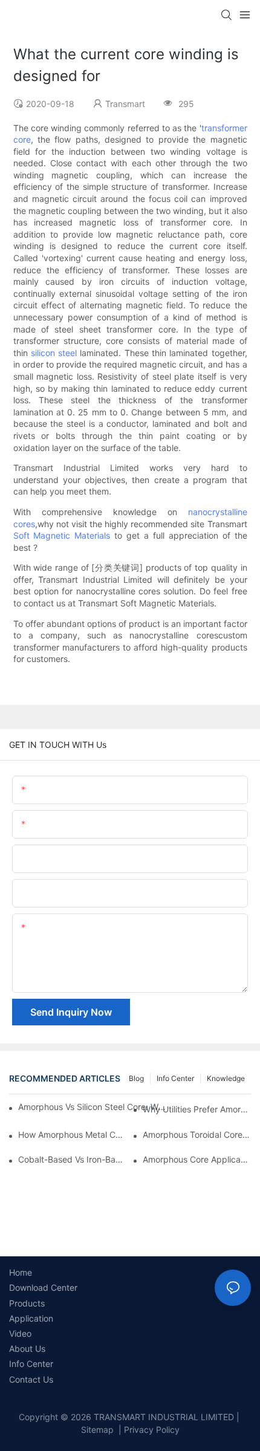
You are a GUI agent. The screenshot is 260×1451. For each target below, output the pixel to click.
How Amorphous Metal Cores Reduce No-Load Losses (72, 1134)
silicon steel (54, 353)
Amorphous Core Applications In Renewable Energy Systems (197, 1159)
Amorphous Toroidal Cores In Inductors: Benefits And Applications (197, 1134)
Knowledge (226, 1078)
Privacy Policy (152, 1429)
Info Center (175, 1078)
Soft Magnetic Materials (62, 535)
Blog (136, 1078)
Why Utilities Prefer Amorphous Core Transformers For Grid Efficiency (197, 1109)
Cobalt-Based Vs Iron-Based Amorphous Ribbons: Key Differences (72, 1159)
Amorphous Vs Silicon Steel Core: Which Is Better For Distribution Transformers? (94, 1107)
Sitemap (97, 1429)
